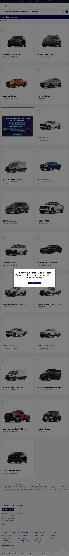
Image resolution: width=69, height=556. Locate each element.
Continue (34, 283)
